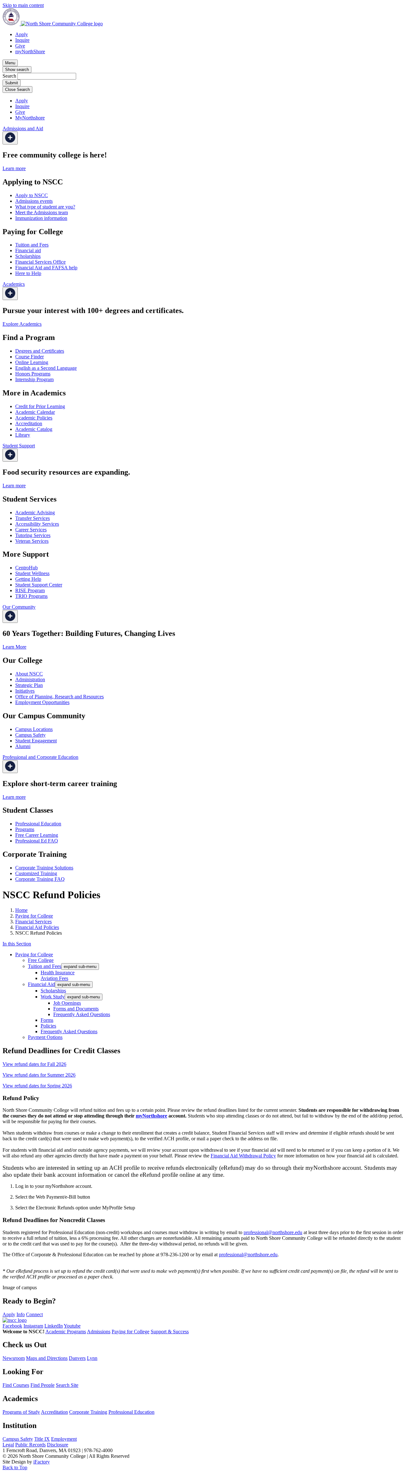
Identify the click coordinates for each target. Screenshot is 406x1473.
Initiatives (25, 691)
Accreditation (28, 423)
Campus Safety (30, 735)
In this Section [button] (17, 943)
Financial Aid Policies (37, 927)
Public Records (30, 1444)
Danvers (77, 1358)
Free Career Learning (36, 835)
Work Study (53, 996)
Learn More (14, 647)
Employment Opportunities (42, 702)
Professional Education (38, 823)
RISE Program (30, 590)
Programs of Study (21, 1412)
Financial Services (33, 921)
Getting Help (28, 579)
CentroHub (26, 567)
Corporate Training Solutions (44, 867)
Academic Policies (33, 417)
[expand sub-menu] (10, 137)
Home (21, 910)
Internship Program (34, 379)
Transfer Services (32, 518)
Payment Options (45, 1037)
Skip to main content (23, 5)
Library (22, 435)
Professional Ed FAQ (36, 840)
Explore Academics (22, 324)
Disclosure (57, 1444)
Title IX (42, 1439)
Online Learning (31, 362)
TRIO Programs (31, 596)
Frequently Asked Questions (81, 1014)
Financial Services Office (40, 262)
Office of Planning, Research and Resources (59, 696)
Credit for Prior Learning (40, 406)
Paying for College (34, 916)
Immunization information (41, 218)
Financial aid (28, 250)
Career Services (31, 529)
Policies (48, 1025)
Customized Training (36, 873)
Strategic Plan (29, 685)
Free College (41, 960)
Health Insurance (58, 972)
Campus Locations (34, 729)
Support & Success (170, 1331)
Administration (30, 679)
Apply (21, 34)
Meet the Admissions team (41, 212)
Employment (64, 1439)
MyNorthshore (30, 117)
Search (9, 76)
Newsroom (14, 1358)
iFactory (41, 1461)
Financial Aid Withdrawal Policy (243, 1155)
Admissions (98, 1331)
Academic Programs (65, 1331)
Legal (8, 1444)
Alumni (22, 746)
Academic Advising (35, 512)
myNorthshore (151, 1115)
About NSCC (29, 673)
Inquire (22, 40)
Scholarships (28, 256)
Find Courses (16, 1385)
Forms (47, 1020)
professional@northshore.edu (273, 1232)
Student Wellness (32, 573)
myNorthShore (30, 51)
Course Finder (29, 356)
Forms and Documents (76, 1008)
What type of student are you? (45, 206)
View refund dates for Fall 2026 (34, 1064)
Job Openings (67, 1003)
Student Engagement (36, 740)
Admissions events (34, 201)
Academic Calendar (35, 412)
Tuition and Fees (32, 244)
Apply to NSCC (31, 195)
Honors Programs (32, 373)
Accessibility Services (37, 524)
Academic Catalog (33, 429)
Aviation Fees (54, 978)
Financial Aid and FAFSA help (46, 267)
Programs (24, 829)
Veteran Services (32, 541)
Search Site (67, 1385)
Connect (34, 1314)
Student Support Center (38, 584)
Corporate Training (88, 1412)
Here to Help (28, 273)
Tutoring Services (32, 535)
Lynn (92, 1358)
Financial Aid (41, 984)
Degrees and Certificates (39, 351)
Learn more (14, 168)
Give (20, 45)
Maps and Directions (47, 1358)
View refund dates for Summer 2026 (39, 1075)
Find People (42, 1385)
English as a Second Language (46, 368)
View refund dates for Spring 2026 (37, 1085)
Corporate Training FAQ (40, 879)
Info (20, 1314)
